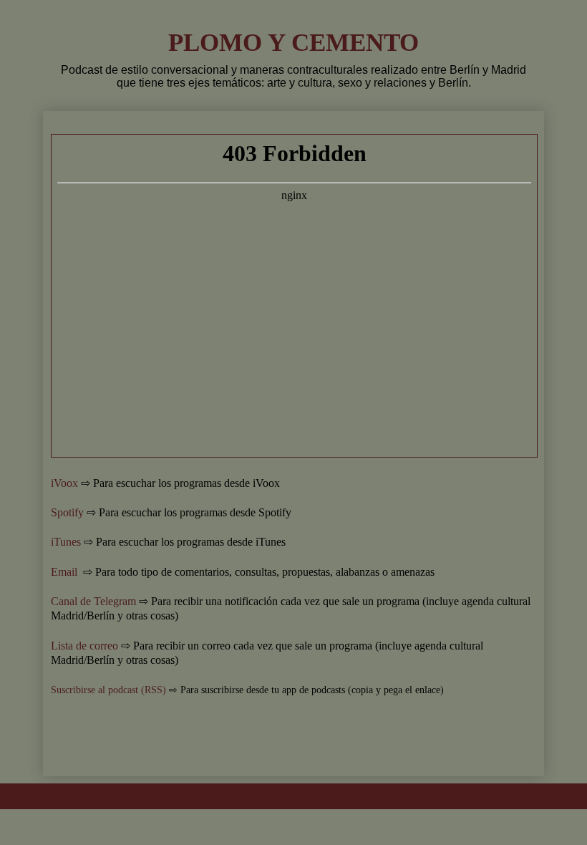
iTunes (66, 542)
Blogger (335, 794)
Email (65, 572)
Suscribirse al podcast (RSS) (108, 689)
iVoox (64, 483)
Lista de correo (84, 645)
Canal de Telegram (93, 601)
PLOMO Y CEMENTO (293, 42)
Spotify (67, 512)
